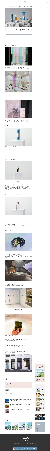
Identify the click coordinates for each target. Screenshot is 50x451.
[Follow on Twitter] (24, 440)
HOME (5, 6)
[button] (15, 93)
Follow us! (40, 418)
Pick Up (6, 420)
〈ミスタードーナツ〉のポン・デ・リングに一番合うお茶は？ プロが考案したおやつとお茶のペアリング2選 (29, 449)
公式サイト (6, 379)
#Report (7, 390)
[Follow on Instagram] (21, 440)
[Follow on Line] (27, 440)
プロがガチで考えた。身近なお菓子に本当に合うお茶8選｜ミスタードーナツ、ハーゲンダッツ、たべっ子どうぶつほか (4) (26, 448)
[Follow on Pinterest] (26, 440)
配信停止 (43, 428)
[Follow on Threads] (29, 440)
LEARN (7, 6)
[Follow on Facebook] (22, 440)
